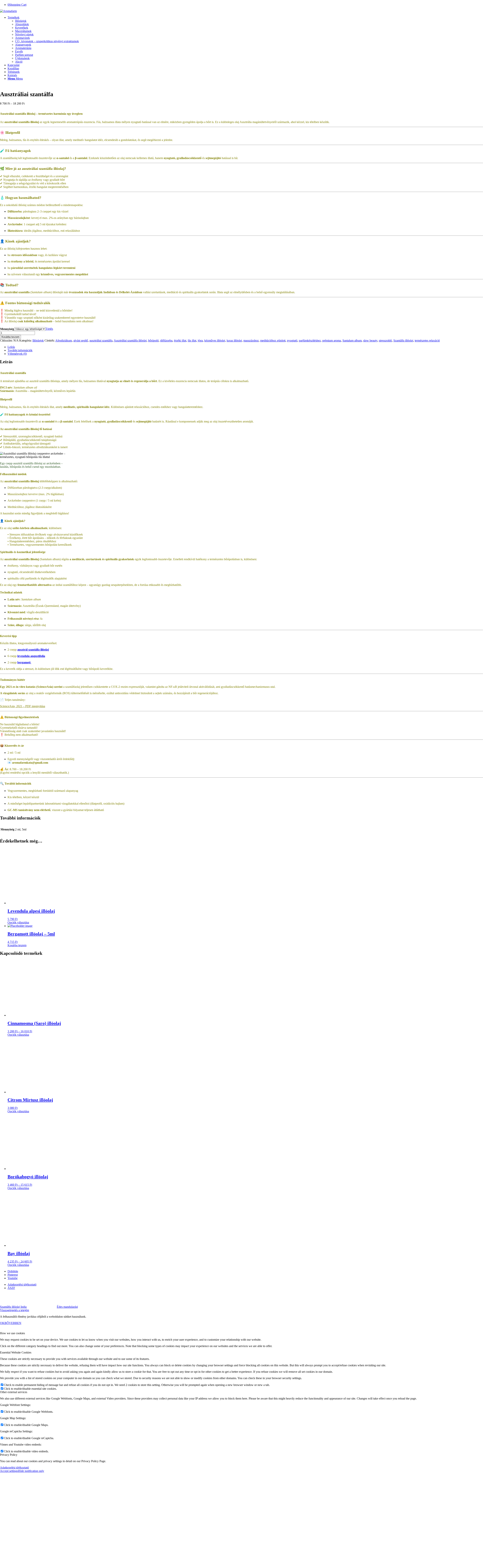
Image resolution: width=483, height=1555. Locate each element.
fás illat (192, 340)
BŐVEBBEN (13, 1323)
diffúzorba (166, 340)
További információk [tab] (20, 350)
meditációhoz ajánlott (272, 340)
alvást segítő (80, 340)
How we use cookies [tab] (12, 1333)
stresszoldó (385, 340)
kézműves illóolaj (214, 340)
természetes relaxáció (427, 340)
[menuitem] (245, 39)
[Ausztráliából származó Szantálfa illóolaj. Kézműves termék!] (29, 85)
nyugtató (292, 340)
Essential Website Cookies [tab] (15, 1352)
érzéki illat (180, 340)
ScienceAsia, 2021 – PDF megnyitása (22, 706)
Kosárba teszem (10, 336)
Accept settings (9, 1471)
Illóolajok (38, 340)
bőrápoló (153, 340)
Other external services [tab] (13, 1392)
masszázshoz (251, 340)
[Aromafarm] (8, 11)
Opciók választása (18, 922)
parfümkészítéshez (310, 340)
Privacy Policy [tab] (8, 1454)
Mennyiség (7, 329)
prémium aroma (331, 340)
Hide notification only (31, 1471)
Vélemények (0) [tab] (17, 353)
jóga (200, 340)
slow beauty (370, 340)
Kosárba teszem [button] (17, 945)
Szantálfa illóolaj (403, 340)
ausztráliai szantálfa (100, 340)
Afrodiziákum (63, 340)
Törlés (49, 328)
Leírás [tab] (11, 347)
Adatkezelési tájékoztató (14, 1467)
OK (2, 1323)
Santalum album (352, 340)
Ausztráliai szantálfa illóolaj (130, 340)
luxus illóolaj (234, 340)
